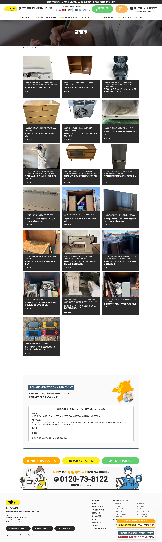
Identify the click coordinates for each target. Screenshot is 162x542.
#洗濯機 (47, 84)
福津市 (47, 422)
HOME (27, 48)
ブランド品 (117, 522)
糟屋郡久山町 (58, 424)
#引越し (72, 84)
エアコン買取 (141, 506)
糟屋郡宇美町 (68, 424)
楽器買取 (139, 508)
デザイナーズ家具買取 (120, 514)
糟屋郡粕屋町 (100, 422)
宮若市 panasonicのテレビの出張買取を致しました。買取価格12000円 (120, 219)
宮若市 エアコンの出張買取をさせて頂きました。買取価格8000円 (41, 219)
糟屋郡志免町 (121, 422)
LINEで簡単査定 (101, 9)
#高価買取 (113, 86)
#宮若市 (41, 84)
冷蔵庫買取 (117, 503)
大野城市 (41, 422)
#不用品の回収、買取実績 (31, 83)
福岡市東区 (57, 416)
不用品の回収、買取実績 (47, 17)
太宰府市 (67, 422)
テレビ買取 (117, 506)
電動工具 (117, 524)
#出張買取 (35, 84)
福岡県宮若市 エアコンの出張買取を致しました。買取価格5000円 (80, 307)
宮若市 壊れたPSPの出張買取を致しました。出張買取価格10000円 (40, 348)
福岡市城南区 (67, 416)
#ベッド (134, 257)
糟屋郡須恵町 (37, 424)
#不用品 (77, 83)
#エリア (41, 83)
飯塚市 (80, 422)
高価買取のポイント (69, 17)
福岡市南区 (77, 416)
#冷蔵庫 (106, 173)
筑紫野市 (74, 422)
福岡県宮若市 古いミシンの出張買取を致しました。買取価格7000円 (80, 262)
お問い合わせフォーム (43, 461)
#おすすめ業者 (127, 257)
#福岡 (51, 84)
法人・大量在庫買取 (142, 516)
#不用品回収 (91, 83)
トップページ (26, 17)
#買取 (55, 84)
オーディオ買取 (118, 508)
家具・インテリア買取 (143, 511)
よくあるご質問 (125, 17)
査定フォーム (109, 17)
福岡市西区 (85, 416)
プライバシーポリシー (99, 528)
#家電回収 (119, 129)
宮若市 (34, 48)
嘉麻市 (92, 422)
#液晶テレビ (119, 216)
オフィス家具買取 (142, 514)
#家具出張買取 (53, 129)
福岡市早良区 (95, 416)
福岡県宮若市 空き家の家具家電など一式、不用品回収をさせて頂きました (41, 303)
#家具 (46, 129)
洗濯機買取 (140, 503)
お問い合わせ (96, 522)
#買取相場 (106, 86)
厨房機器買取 (118, 516)
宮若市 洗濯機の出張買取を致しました (39, 87)
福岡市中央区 (47, 416)
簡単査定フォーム (83, 461)
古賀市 (53, 422)
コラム (121, 9)
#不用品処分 (83, 83)
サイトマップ (96, 525)
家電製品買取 (118, 511)
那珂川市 (59, 422)
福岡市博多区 (37, 416)
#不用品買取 (28, 84)
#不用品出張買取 (48, 83)
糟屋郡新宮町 (111, 422)
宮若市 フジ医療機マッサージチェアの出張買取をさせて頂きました (120, 90)
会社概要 (95, 504)
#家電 (125, 84)
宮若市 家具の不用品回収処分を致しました (80, 87)
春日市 (34, 422)
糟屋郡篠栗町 (47, 424)
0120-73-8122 (145, 8)
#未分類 (66, 83)
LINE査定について (91, 17)
